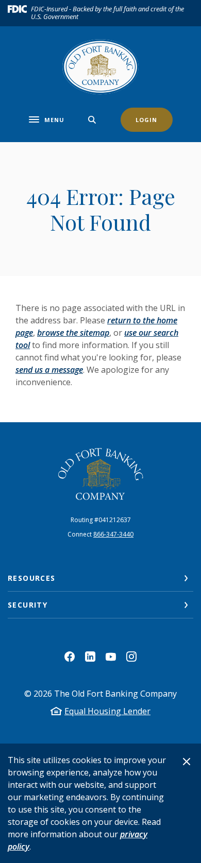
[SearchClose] (92, 119)
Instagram (131, 656)
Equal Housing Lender (107, 711)
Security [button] (27, 605)
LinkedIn (90, 656)
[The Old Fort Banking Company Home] (100, 67)
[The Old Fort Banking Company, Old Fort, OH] (100, 474)
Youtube (111, 656)
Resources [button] (32, 578)
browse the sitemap (73, 332)
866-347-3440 (113, 534)
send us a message (49, 369)
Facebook (69, 656)
